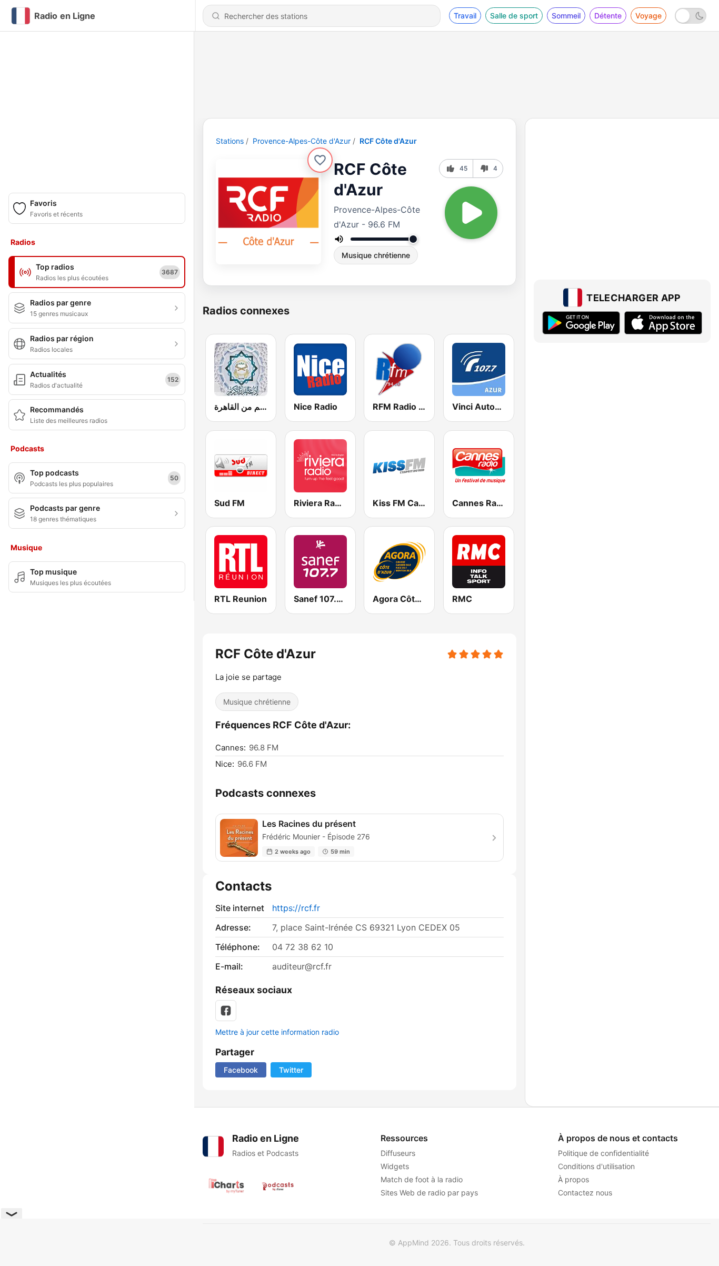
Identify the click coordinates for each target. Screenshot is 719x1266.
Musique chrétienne (376, 255)
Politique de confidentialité (603, 1153)
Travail (465, 15)
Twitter (291, 1069)
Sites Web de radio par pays (429, 1192)
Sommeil (566, 15)
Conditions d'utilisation (596, 1166)
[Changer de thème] (690, 16)
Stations (230, 140)
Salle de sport (514, 15)
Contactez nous (585, 1192)
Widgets (395, 1166)
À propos (573, 1179)
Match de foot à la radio (422, 1179)
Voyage (648, 15)
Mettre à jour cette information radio (277, 1031)
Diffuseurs (398, 1153)
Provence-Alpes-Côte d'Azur (302, 140)
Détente (608, 15)
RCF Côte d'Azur (388, 140)
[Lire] (471, 212)
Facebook (241, 1069)
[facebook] (225, 1010)
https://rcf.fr (296, 908)
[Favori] (320, 160)
